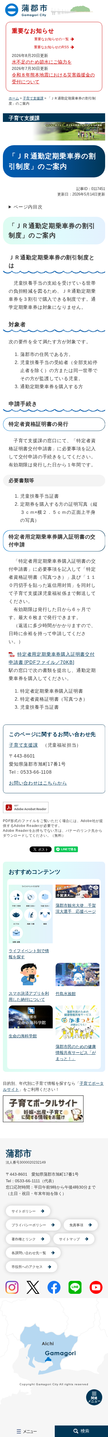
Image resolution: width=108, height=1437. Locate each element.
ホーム (14, 98)
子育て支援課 (33, 98)
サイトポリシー (24, 1211)
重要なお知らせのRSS (51, 47)
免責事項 (76, 1225)
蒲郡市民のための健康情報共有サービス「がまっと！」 (76, 1052)
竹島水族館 (66, 993)
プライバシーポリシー (29, 1225)
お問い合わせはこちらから (38, 783)
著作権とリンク (24, 1239)
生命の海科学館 (23, 1036)
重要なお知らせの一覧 (51, 39)
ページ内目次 (28, 206)
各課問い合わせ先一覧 (29, 1253)
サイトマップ (69, 1239)
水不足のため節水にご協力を (42, 62)
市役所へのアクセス (27, 1267)
